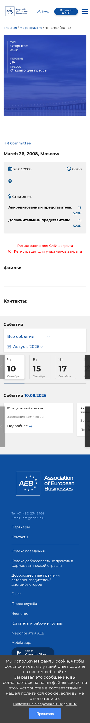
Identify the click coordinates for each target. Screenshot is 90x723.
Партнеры (21, 527)
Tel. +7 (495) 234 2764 (28, 513)
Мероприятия (30, 28)
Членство (20, 613)
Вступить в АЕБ (66, 11)
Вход (45, 11)
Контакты (20, 537)
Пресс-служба (24, 604)
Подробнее (17, 426)
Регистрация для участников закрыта (48, 251)
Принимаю (45, 714)
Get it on (35, 653)
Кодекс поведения (28, 551)
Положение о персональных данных (45, 704)
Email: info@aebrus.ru (29, 518)
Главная (10, 28)
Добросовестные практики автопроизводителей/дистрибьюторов (36, 580)
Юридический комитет (26, 408)
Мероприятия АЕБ (28, 633)
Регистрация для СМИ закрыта (45, 246)
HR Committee (17, 143)
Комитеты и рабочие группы (37, 623)
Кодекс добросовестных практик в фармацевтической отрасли (42, 563)
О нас (16, 594)
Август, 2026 (26, 346)
